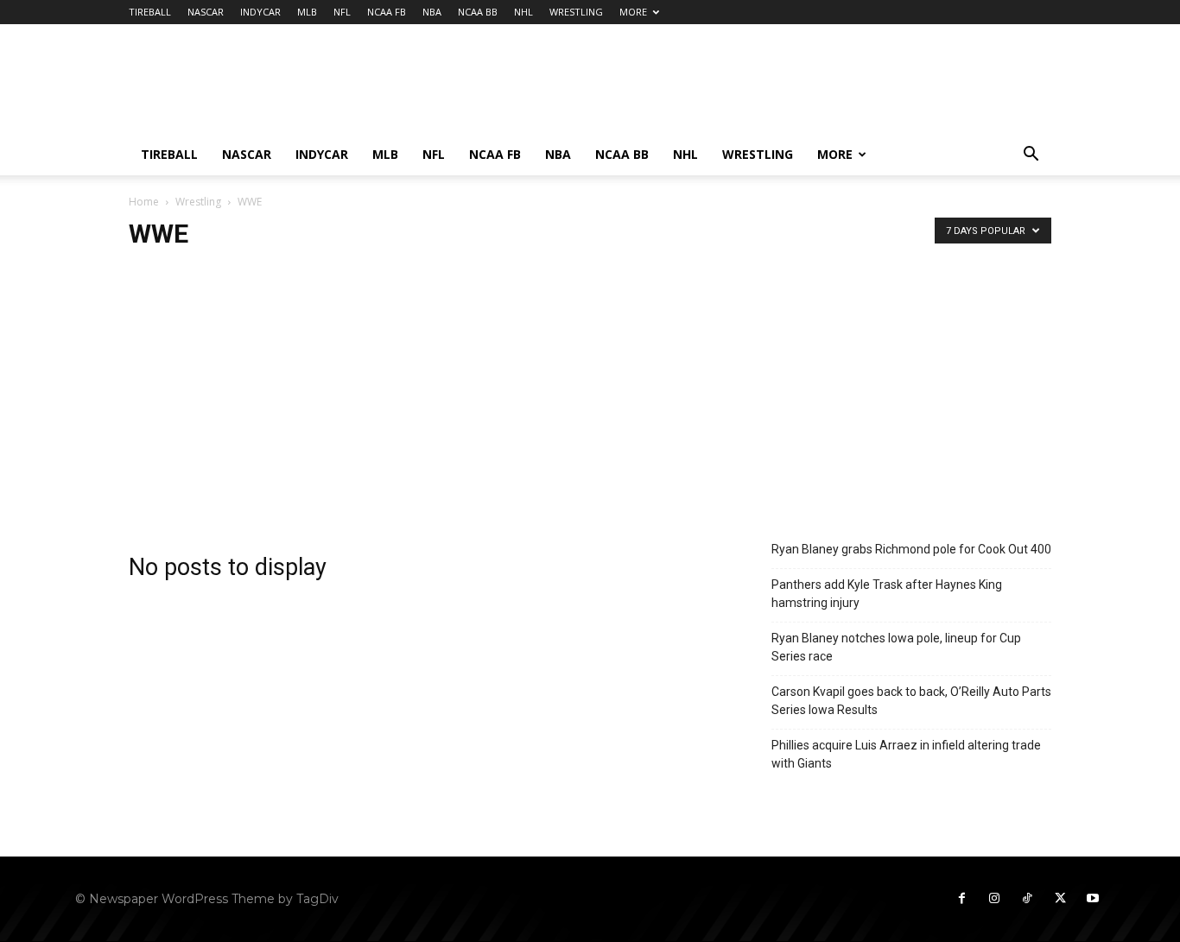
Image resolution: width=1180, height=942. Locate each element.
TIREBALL (150, 11)
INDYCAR (260, 11)
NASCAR (205, 11)
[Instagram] (994, 899)
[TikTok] (1027, 899)
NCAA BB (478, 11)
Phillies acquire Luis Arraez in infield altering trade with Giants (906, 754)
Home (144, 201)
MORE (633, 11)
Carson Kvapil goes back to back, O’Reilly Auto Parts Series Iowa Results (911, 701)
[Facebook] (961, 899)
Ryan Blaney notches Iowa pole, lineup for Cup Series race (896, 647)
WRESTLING (576, 11)
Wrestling (198, 201)
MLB (307, 11)
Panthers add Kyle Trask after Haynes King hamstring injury (886, 594)
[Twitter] (1060, 899)
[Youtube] (1093, 899)
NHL (523, 11)
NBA (431, 11)
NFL (342, 11)
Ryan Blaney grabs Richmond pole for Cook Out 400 (911, 549)
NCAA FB (386, 11)
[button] (1030, 156)
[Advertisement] (736, 87)
